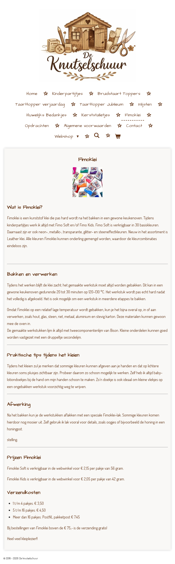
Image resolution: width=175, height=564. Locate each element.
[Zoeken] (96, 135)
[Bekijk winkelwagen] (117, 136)
